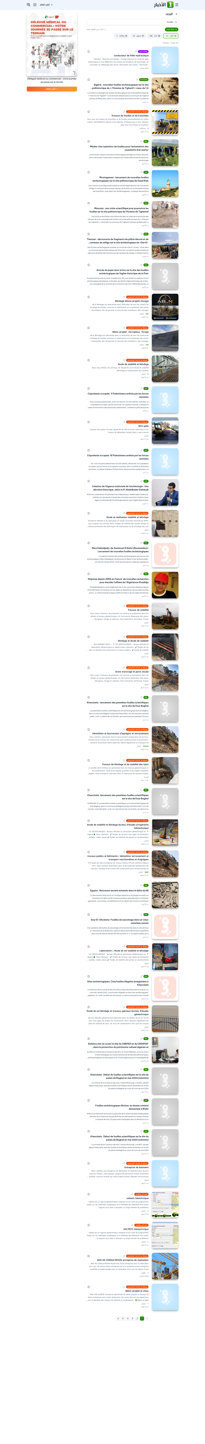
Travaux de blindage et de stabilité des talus (125, 764)
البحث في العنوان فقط (95, 29)
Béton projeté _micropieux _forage (130, 332)
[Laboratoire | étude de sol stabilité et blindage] (165, 956)
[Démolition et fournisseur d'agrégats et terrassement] (165, 739)
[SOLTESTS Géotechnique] (165, 1235)
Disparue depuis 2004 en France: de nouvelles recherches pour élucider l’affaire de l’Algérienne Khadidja (118, 581)
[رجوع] (176, 14)
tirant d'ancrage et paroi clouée (131, 672)
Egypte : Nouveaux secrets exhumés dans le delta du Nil (119, 890)
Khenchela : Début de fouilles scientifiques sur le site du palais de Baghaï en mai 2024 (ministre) (119, 1076)
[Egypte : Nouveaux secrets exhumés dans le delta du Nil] (165, 895)
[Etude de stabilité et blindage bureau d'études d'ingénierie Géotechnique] (165, 832)
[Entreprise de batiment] (165, 1173)
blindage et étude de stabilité (133, 641)
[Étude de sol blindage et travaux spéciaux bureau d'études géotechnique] (165, 1018)
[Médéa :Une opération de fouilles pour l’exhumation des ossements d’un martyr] (165, 152)
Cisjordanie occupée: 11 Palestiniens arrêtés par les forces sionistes (118, 395)
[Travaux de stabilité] (165, 616)
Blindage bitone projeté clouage (132, 301)
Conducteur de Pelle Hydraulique (131, 56)
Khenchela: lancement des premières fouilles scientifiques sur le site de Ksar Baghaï (118, 797)
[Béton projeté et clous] (165, 1297)
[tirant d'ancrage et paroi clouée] (165, 677)
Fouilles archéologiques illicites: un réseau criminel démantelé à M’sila (122, 1107)
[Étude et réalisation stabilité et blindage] (165, 523)
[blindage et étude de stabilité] (165, 646)
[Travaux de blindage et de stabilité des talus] (165, 770)
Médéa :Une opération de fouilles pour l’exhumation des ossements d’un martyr (119, 148)
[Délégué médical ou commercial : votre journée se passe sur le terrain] (52, 44)
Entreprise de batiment (136, 1167)
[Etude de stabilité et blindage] (165, 368)
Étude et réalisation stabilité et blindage (128, 517)
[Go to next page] (118, 1318)
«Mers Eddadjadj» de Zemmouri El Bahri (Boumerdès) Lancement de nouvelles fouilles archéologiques (120, 550)
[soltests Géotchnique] (165, 1204)
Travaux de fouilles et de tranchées (130, 116)
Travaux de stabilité (138, 610)
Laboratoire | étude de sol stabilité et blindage (124, 951)
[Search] (176, 22)
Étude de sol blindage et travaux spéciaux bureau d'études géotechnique (117, 1012)
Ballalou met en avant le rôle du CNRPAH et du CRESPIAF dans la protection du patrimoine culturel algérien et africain (118, 1045)
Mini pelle (143, 426)
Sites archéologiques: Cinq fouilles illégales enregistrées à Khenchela (118, 983)
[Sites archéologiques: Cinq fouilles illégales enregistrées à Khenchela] (165, 987)
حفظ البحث (170, 29)
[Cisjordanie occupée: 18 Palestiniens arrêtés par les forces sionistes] (165, 461)
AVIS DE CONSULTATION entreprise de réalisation (123, 1260)
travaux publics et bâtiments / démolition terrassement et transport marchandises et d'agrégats (117, 857)
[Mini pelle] (165, 430)
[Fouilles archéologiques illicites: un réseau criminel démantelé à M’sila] (165, 1111)
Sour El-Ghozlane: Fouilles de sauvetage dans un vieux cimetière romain (120, 921)
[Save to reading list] (89, 51)
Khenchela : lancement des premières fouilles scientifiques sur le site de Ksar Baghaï (118, 704)
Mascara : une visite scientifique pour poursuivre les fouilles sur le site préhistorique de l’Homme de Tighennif (119, 210)
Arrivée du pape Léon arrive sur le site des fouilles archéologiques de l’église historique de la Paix (122, 272)
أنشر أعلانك (45, 4)
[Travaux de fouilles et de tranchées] (165, 121)
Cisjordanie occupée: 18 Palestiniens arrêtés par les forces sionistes (118, 457)
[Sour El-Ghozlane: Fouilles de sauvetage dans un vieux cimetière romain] (165, 925)
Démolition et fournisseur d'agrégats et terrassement (120, 734)
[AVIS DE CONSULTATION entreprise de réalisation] (165, 1266)
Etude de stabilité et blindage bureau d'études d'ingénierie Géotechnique (117, 826)
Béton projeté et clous (137, 1291)
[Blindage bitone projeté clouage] (165, 307)
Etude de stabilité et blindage (133, 364)
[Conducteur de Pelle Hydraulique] (165, 60)
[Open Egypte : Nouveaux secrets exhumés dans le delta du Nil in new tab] (141, 885)
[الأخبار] (170, 4)
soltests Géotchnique (137, 1198)
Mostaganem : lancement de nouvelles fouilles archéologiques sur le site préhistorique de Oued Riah (120, 179)
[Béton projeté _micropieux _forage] (165, 338)
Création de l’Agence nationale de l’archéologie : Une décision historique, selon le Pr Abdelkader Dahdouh (120, 488)
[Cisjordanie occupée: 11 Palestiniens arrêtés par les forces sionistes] (165, 399)
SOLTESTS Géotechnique (136, 1229)
